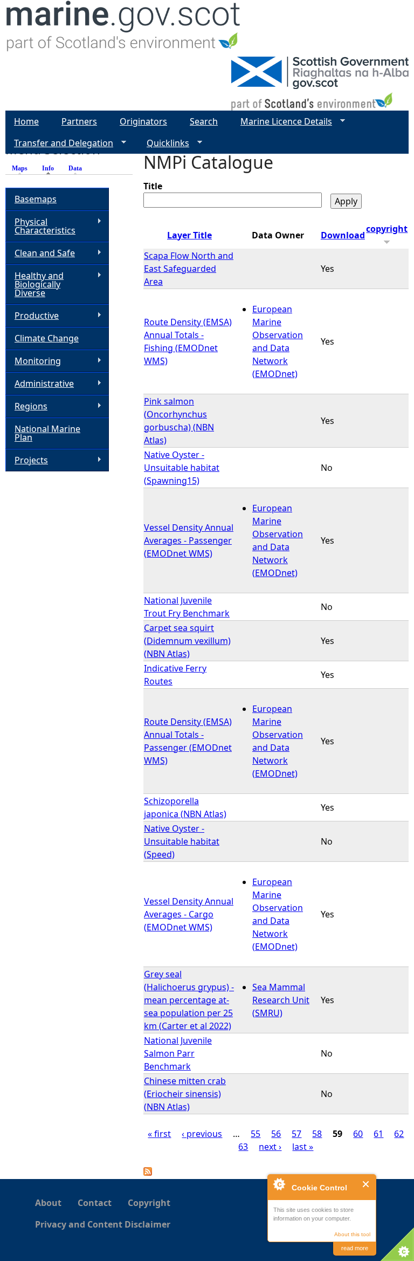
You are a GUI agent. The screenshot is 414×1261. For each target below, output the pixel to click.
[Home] (123, 28)
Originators (143, 121)
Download (343, 235)
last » (302, 1147)
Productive (32, 316)
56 (276, 1134)
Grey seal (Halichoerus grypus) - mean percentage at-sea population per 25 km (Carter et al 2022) (189, 1000)
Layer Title (189, 235)
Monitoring (33, 361)
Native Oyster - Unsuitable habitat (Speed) (181, 841)
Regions (26, 406)
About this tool (352, 1234)
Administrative (39, 384)
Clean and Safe (40, 253)
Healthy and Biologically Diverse (34, 284)
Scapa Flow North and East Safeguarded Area (188, 268)
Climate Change (47, 338)
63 (243, 1147)
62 (399, 1134)
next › (270, 1147)
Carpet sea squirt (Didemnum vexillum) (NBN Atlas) (187, 641)
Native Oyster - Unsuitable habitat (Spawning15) (181, 467)
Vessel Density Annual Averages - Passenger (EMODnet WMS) (188, 540)
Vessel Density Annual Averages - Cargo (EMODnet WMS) (188, 914)
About (48, 1203)
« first (159, 1134)
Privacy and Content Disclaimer (102, 1224)
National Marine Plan (47, 433)
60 (358, 1134)
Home (26, 121)
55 (255, 1134)
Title (152, 186)
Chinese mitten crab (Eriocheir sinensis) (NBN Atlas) (185, 1094)
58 (317, 1134)
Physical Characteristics (40, 226)
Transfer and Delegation (59, 143)
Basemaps (36, 199)
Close (366, 1184)
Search (204, 121)
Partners (79, 121)
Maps (19, 168)
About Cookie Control (278, 1184)
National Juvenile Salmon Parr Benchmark (178, 1053)
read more (354, 1248)
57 (296, 1134)
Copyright (149, 1203)
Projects (26, 460)
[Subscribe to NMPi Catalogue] (147, 1172)
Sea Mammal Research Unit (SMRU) (280, 1000)
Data (75, 168)
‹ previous (202, 1134)
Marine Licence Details (282, 121)
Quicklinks (163, 143)
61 (378, 1134)
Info (50, 168)
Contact (95, 1203)
